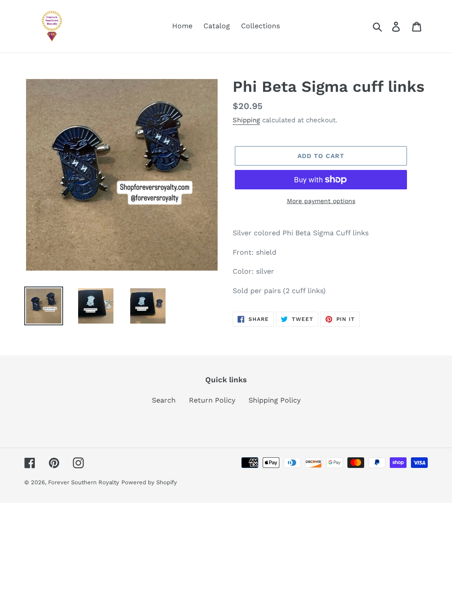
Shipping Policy (275, 400)
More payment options (321, 200)
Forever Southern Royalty (83, 482)
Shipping (246, 120)
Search (164, 400)
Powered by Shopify (149, 482)
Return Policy (212, 400)
